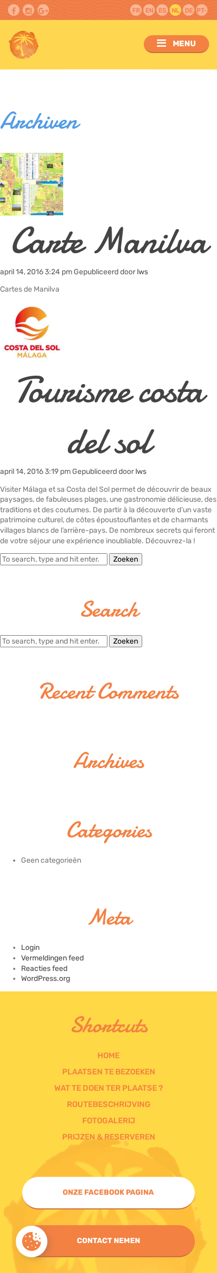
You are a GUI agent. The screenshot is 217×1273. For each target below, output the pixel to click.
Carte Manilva (108, 241)
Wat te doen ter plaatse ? (108, 1088)
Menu (183, 43)
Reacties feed (44, 968)
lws (142, 271)
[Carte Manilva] (31, 210)
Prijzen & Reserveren (108, 1137)
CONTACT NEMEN (108, 1240)
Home (108, 1055)
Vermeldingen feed (52, 958)
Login (30, 947)
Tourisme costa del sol (108, 415)
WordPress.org (45, 978)
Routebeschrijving (109, 1104)
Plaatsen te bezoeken (108, 1072)
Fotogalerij (108, 1120)
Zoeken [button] (125, 559)
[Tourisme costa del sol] (31, 359)
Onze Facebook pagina (108, 1192)
